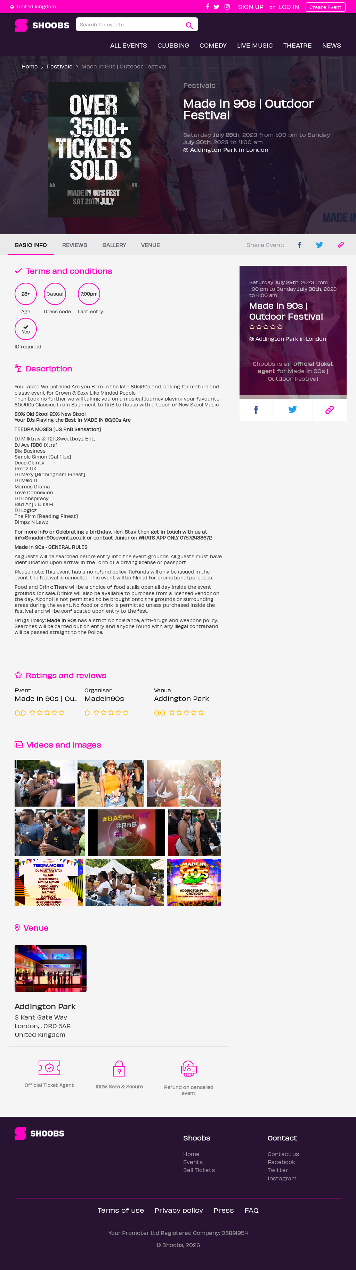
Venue (150, 244)
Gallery (114, 244)
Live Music (255, 45)
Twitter (278, 1169)
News (331, 45)
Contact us (283, 1154)
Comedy (213, 45)
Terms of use (121, 1209)
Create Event (325, 7)
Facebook (281, 1161)
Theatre (297, 45)
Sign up (251, 6)
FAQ (251, 1209)
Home (30, 66)
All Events (128, 45)
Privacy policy (178, 1209)
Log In (289, 6)
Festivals (59, 66)
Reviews (74, 244)
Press (223, 1209)
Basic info (31, 244)
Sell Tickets (199, 1169)
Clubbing (173, 45)
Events (193, 1161)
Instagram (282, 1178)
